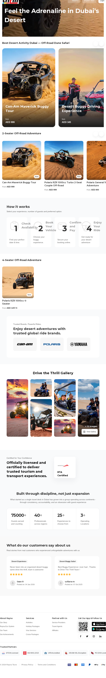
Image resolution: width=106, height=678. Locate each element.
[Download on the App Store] (99, 624)
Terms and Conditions (47, 665)
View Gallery (91, 432)
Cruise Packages (32, 634)
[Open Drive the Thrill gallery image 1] (17, 408)
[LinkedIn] (100, 636)
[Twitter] (87, 636)
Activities (29, 623)
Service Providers (58, 623)
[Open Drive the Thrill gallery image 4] (65, 398)
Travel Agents (57, 626)
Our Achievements (7, 634)
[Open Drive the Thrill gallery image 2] (41, 388)
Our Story (3, 623)
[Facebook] (80, 636)
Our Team (3, 630)
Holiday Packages (33, 626)
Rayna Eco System (7, 626)
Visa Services (31, 630)
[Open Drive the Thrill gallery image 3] (41, 418)
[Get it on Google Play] (99, 629)
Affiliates (55, 630)
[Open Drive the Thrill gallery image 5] (65, 428)
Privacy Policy (27, 665)
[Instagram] (93, 636)
